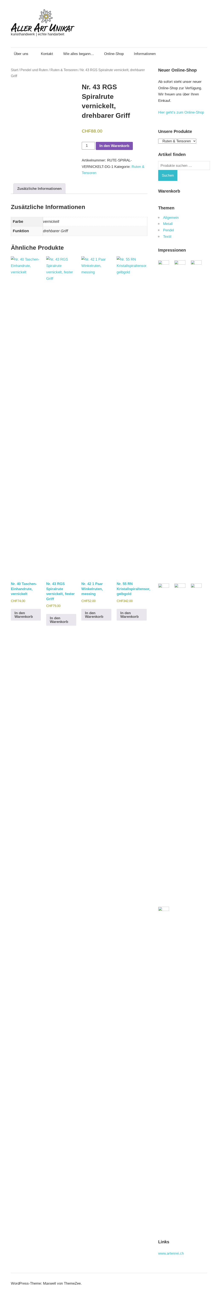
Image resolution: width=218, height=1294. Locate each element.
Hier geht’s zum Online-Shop (181, 112)
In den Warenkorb (114, 146)
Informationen (145, 54)
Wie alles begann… (78, 54)
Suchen (168, 175)
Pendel (168, 230)
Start (14, 70)
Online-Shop (114, 54)
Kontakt (47, 54)
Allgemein (171, 218)
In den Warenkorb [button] (23, 615)
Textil (167, 237)
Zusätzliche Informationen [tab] (39, 189)
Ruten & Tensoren (64, 70)
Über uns (21, 54)
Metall (168, 224)
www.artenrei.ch (171, 1253)
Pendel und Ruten (34, 70)
